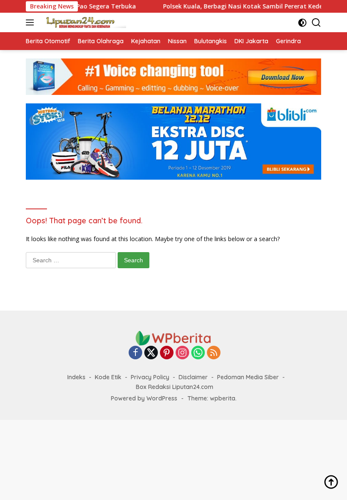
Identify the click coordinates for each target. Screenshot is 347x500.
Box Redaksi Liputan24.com (174, 387)
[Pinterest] (167, 353)
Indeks (76, 377)
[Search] (316, 23)
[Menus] (31, 22)
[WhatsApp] (198, 353)
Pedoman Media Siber (248, 377)
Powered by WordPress (144, 398)
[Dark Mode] (302, 23)
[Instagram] (182, 353)
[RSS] (213, 353)
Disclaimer (193, 377)
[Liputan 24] (82, 22)
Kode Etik (108, 377)
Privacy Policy (150, 377)
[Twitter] (151, 353)
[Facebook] (135, 353)
